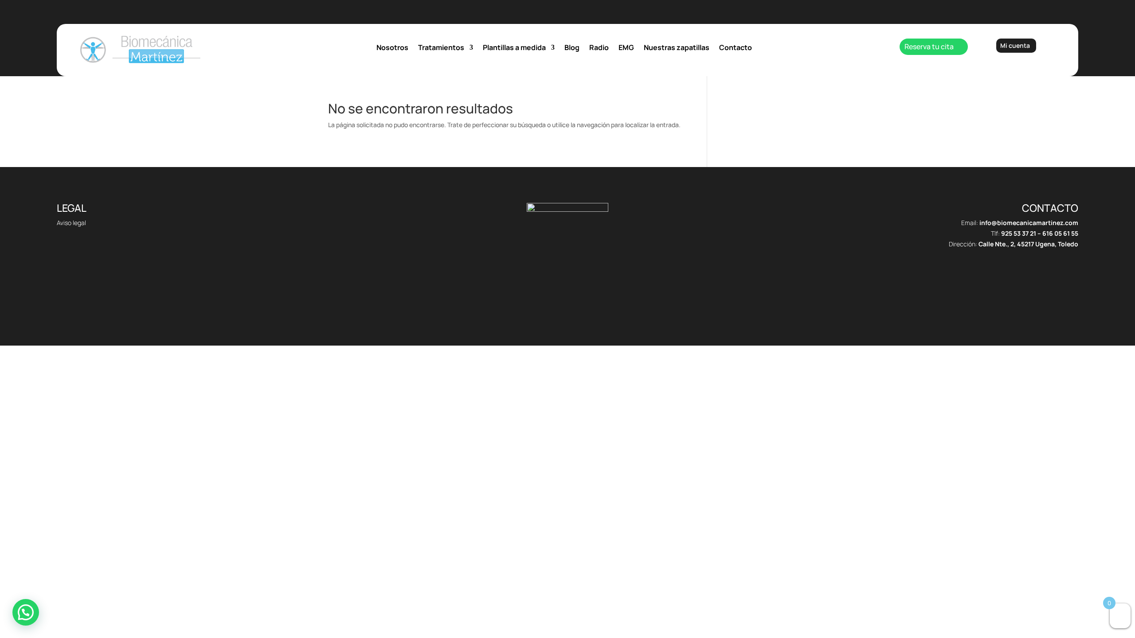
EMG (626, 48)
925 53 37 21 (1018, 233)
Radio (599, 48)
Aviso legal (71, 222)
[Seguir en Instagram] (585, 299)
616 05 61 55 (1060, 233)
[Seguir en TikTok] (550, 299)
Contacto (735, 48)
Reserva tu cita (929, 46)
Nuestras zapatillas (676, 48)
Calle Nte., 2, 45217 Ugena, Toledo (1028, 244)
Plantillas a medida (514, 48)
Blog (571, 48)
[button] (25, 612)
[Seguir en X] (567, 299)
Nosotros (392, 48)
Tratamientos (441, 48)
